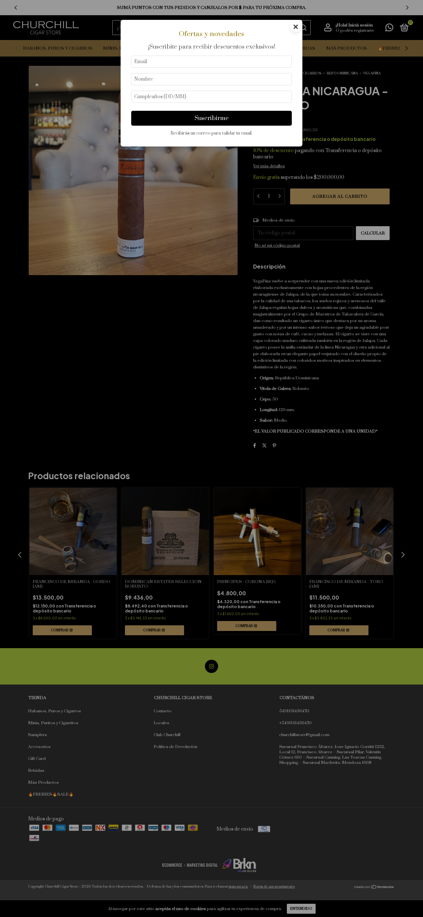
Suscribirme (212, 118)
